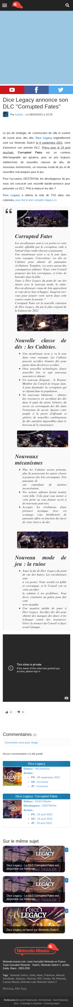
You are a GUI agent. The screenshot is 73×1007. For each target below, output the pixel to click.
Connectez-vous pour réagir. (22, 742)
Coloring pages (52, 1003)
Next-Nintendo (60, 1000)
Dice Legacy (44, 137)
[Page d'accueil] (36, 949)
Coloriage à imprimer (31, 1003)
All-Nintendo (45, 1000)
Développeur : (33, 805)
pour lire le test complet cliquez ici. (36, 200)
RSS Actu (8, 988)
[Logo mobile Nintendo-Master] (12, 5)
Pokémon (49, 975)
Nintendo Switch (19, 975)
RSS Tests (21, 988)
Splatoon (20, 978)
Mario (40, 975)
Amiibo (47, 978)
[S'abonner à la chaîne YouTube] (12, 90)
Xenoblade (8, 978)
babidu (19, 114)
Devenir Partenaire (26, 1000)
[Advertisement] (36, 38)
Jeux (16, 1003)
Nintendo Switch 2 (47, 982)
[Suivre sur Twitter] (61, 90)
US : (33, 781)
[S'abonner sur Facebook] (36, 90)
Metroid (60, 975)
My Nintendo (59, 978)
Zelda (32, 975)
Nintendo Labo (28, 982)
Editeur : (29, 768)
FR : (33, 777)
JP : (33, 786)
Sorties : (29, 773)
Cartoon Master (11, 982)
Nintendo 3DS (34, 978)
